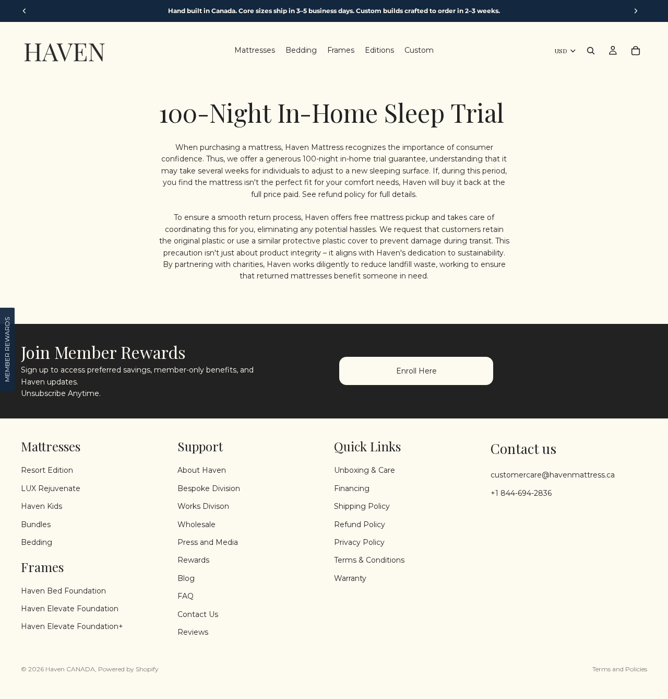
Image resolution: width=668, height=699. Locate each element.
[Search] (590, 50)
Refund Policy (359, 524)
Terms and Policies (619, 669)
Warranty (350, 577)
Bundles (36, 524)
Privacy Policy (359, 541)
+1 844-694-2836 (521, 492)
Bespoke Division (208, 488)
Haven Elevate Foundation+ (72, 626)
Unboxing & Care (364, 470)
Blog (186, 577)
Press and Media (207, 541)
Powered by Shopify (128, 669)
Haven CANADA (70, 669)
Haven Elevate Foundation (69, 608)
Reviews (192, 631)
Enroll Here (416, 371)
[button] (7, 349)
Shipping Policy (362, 506)
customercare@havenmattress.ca (553, 475)
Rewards (193, 560)
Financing (351, 488)
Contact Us (197, 614)
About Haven (201, 470)
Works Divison (203, 506)
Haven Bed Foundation (63, 590)
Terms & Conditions (369, 560)
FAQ (185, 596)
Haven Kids (41, 506)
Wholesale (196, 524)
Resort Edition (47, 470)
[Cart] (635, 50)
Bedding (36, 541)
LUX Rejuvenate (50, 488)
